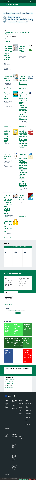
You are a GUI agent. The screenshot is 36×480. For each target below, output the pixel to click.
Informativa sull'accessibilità (21, 411)
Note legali (20, 413)
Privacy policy (28, 478)
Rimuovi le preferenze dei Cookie (9, 477)
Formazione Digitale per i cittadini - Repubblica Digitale (28, 412)
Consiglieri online (28, 401)
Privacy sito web (21, 401)
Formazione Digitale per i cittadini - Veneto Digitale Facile (28, 416)
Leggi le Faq (20, 414)
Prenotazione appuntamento (7, 404)
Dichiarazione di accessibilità (21, 408)
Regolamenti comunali (20, 405)
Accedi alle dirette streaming (28, 404)
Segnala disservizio (7, 406)
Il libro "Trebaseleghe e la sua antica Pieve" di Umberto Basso (28, 422)
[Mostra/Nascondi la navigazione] (0, 4)
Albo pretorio (6, 407)
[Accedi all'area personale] (31, 1)
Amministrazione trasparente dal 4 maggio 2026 (14, 404)
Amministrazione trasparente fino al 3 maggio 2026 (14, 408)
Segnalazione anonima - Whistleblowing (28, 407)
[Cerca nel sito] (31, 4)
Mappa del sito (7, 474)
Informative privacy (21, 403)
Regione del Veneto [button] (6, 1)
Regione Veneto (7, 428)
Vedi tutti (18, 312)
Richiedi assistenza (7, 401)
